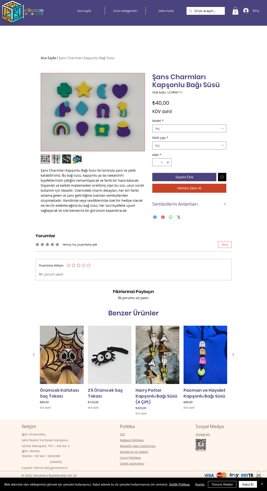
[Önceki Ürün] (33, 354)
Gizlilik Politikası (179, 484)
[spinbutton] (162, 162)
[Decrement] (155, 162)
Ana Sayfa (48, 58)
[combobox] (189, 129)
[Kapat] (261, 484)
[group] (133, 370)
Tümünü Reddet (222, 484)
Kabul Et (247, 484)
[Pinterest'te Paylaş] (162, 217)
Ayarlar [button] (200, 484)
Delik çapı (160, 138)
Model (158, 121)
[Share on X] (178, 217)
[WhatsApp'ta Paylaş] (170, 217)
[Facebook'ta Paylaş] (154, 217)
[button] (235, 11)
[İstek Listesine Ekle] (222, 177)
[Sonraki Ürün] (233, 354)
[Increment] (168, 162)
